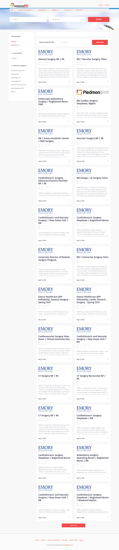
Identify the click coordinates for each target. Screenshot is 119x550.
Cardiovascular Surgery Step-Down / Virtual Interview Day (54, 338)
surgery (13, 41)
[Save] (68, 82)
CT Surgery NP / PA (48, 376)
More (12, 92)
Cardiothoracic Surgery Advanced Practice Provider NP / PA (53, 181)
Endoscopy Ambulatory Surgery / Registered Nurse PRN (53, 101)
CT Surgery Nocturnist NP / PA (91, 377)
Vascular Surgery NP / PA (90, 138)
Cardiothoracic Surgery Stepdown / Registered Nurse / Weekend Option (93, 497)
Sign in (101, 5)
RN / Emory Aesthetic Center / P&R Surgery (53, 140)
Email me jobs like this (46, 42)
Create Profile (73, 540)
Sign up (107, 5)
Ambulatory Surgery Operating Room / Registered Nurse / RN (92, 458)
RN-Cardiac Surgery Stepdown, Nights (87, 102)
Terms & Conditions (53, 540)
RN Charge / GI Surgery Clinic (92, 178)
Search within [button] (17, 53)
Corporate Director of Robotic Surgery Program (54, 258)
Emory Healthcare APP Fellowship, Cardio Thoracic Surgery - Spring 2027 (91, 299)
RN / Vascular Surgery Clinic (92, 59)
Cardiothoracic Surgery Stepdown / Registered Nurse (93, 219)
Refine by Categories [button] (19, 65)
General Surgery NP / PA (51, 59)
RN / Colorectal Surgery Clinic (93, 257)
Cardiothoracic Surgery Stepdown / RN (89, 417)
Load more (73, 525)
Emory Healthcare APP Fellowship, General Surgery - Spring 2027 (54, 299)
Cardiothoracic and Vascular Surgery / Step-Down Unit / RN (53, 220)
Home (37, 540)
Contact (43, 540)
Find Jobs (99, 19)
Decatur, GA (14, 45)
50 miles (14, 58)
